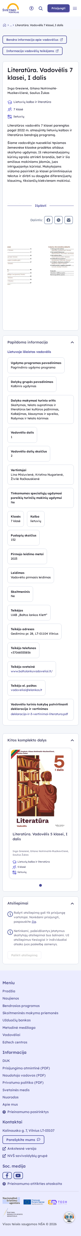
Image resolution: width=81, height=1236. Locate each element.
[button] (41, 8)
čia (34, 921)
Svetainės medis (15, 1090)
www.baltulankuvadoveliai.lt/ (32, 671)
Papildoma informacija (27, 342)
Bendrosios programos (21, 1006)
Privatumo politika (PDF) (23, 1082)
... (11, 25)
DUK (6, 1061)
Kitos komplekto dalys (27, 740)
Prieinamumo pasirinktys (28, 1112)
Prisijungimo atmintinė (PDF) (26, 1068)
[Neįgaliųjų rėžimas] (31, 8)
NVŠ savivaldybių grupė (27, 1156)
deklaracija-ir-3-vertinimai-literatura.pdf (39, 714)
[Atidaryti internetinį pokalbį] (69, 1217)
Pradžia (8, 991)
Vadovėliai (11, 1035)
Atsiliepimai (17, 903)
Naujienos (10, 998)
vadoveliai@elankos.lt (26, 690)
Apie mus (10, 1104)
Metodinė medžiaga (19, 1027)
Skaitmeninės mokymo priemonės (30, 1013)
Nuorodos (10, 1097)
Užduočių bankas (16, 1020)
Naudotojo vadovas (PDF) (24, 1075)
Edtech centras (14, 1042)
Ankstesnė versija (21, 1148)
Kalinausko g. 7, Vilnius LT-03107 (28, 1130)
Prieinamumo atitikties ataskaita (34, 1183)
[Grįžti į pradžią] (6, 25)
